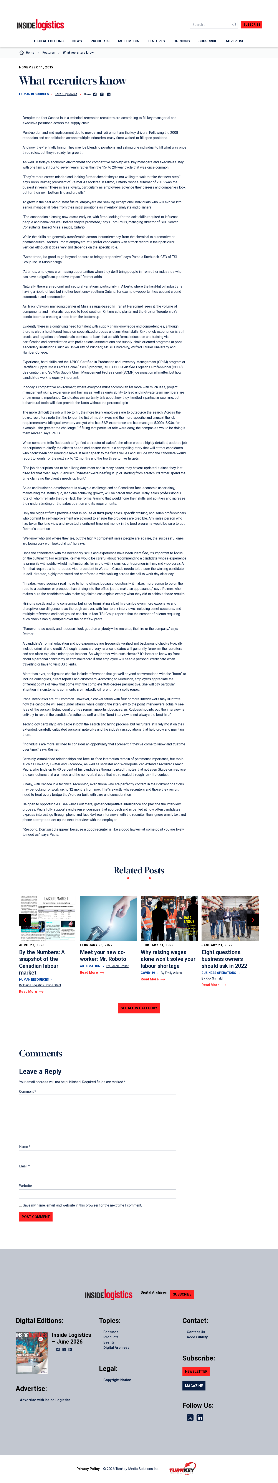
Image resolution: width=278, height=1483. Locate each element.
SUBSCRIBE (182, 1294)
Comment (27, 1091)
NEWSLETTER (196, 1371)
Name (24, 1147)
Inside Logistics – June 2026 (71, 1338)
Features (49, 52)
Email (24, 1166)
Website (25, 1186)
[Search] (234, 24)
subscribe (251, 24)
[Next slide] (253, 920)
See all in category (139, 1008)
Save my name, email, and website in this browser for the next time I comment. (82, 1205)
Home (30, 52)
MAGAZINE (194, 1386)
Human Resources (34, 94)
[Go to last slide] (25, 920)
